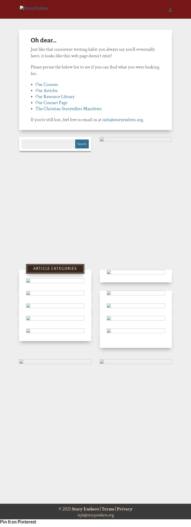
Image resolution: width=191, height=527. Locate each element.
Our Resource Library (55, 97)
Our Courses (46, 85)
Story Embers (85, 509)
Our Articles (46, 91)
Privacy (125, 509)
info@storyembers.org (122, 120)
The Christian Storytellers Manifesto (68, 109)
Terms (108, 509)
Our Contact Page (51, 103)
